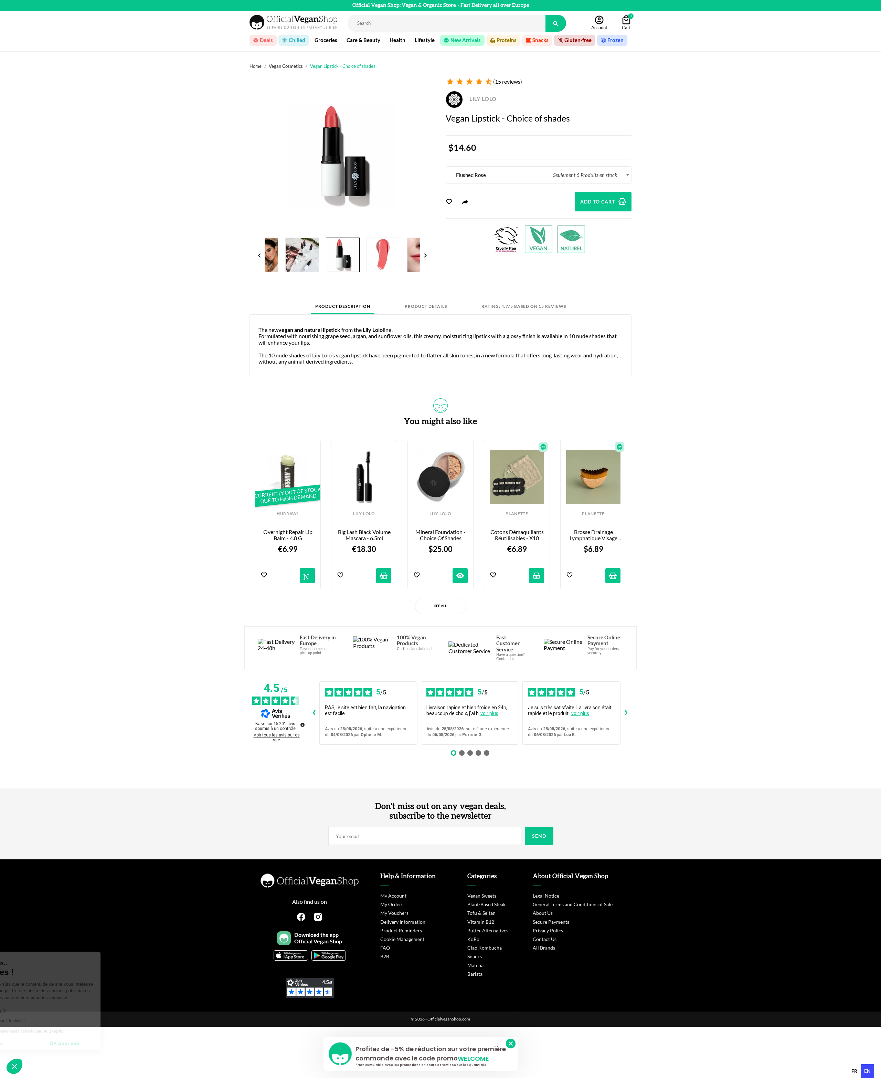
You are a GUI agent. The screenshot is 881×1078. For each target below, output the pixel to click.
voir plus (489, 713)
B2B (384, 956)
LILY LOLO (482, 98)
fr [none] (854, 1071)
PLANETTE (517, 513)
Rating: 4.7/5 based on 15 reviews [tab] (523, 306)
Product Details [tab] (426, 306)
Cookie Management (402, 939)
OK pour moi (115, 1043)
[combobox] (538, 175)
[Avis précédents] (314, 713)
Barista (474, 974)
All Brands (544, 948)
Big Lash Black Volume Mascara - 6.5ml (364, 535)
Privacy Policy (548, 930)
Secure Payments (551, 922)
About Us (543, 913)
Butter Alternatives (487, 930)
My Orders (391, 904)
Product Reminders (401, 930)
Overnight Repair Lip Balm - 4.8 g (288, 535)
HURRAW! (288, 513)
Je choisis (43, 1043)
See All (440, 606)
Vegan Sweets (481, 896)
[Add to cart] (383, 575)
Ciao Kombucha (484, 948)
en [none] (867, 1071)
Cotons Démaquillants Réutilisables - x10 (517, 535)
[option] (854, 1071)
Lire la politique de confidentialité (45, 1020)
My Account (393, 896)
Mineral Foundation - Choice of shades (441, 535)
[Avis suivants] (626, 713)
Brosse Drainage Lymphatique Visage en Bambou (594, 535)
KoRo (473, 939)
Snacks (474, 956)
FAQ (385, 948)
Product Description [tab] (342, 306)
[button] (14, 1066)
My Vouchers (394, 913)
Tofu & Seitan (481, 913)
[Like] (449, 201)
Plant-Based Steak (486, 904)
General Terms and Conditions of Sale (573, 904)
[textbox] (538, 175)
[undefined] (302, 725)
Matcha (475, 965)
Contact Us (544, 939)
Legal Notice (546, 896)
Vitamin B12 (480, 922)
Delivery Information (402, 922)
